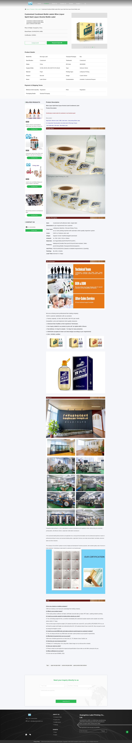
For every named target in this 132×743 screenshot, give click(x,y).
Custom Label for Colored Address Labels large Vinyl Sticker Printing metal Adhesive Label (34, 126)
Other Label (37, 9)
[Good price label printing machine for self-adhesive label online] (34, 200)
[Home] (30, 3)
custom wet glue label (67, 665)
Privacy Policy (37, 741)
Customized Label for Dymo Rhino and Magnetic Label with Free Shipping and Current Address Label (34, 155)
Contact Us (63, 3)
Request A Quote (56, 42)
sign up (103, 730)
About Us (54, 3)
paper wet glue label (55, 665)
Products (46, 3)
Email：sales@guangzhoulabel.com (35, 721)
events (71, 3)
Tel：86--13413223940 (32, 718)
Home (39, 3)
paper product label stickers (80, 665)
